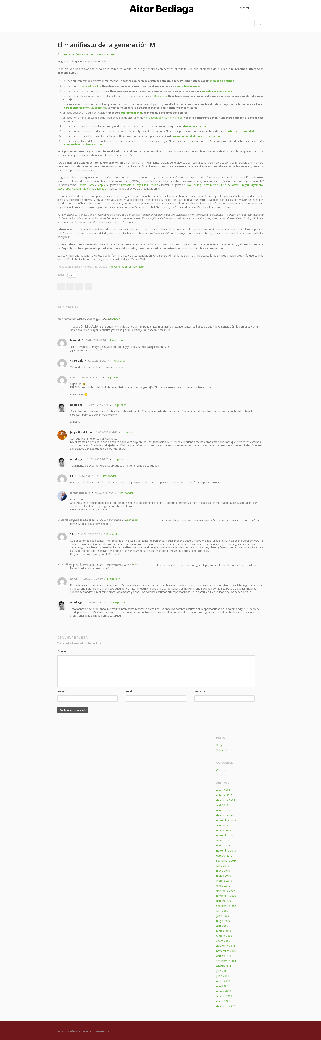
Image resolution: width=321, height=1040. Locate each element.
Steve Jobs (63, 188)
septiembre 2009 (226, 905)
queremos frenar (131, 112)
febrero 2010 (224, 880)
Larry (91, 185)
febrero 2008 (224, 996)
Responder (116, 340)
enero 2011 (223, 845)
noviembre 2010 (226, 850)
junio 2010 (222, 865)
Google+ (79, 286)
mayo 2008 (223, 981)
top (313, 1032)
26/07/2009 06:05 (91, 534)
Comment (63, 651)
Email (130, 691)
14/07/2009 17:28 (97, 405)
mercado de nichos (222, 81)
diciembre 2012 (225, 815)
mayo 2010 (223, 870)
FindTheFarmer (230, 185)
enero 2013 (223, 810)
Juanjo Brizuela (80, 493)
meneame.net (67, 319)
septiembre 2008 (226, 961)
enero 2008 (223, 1001)
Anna (73, 579)
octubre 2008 (224, 956)
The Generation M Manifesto (126, 266)
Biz (156, 185)
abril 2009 (222, 926)
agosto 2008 (224, 966)
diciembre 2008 (225, 946)
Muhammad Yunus (83, 188)
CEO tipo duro (159, 96)
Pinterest (88, 286)
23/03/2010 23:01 (97, 602)
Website (199, 691)
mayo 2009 (223, 921)
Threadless (127, 185)
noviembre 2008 (226, 951)
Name (61, 691)
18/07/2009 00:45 (106, 432)
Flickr (145, 185)
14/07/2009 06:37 (90, 377)
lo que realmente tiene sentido (82, 144)
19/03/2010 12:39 (92, 579)
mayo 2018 (223, 790)
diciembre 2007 (225, 1006)
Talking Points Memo (205, 185)
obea (71, 275)
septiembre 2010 (226, 860)
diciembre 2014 (225, 800)
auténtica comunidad (240, 131)
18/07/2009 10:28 (97, 459)
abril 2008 (222, 986)
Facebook (61, 286)
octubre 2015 (224, 795)
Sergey (101, 185)
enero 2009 (223, 941)
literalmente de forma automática (84, 107)
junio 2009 (222, 916)
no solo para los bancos (217, 91)
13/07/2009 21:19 (98, 360)
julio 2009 (222, 910)
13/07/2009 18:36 (95, 340)
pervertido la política (89, 86)
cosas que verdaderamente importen (196, 136)
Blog (219, 745)
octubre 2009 (224, 900)
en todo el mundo (188, 86)
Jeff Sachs (103, 188)
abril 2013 (222, 805)
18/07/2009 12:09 (88, 476)
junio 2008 (222, 976)
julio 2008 (222, 971)
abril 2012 (222, 825)
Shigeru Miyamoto (252, 185)
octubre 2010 (224, 855)
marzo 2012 (223, 830)
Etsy (138, 185)
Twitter (70, 286)
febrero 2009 (224, 936)
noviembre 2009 (226, 895)
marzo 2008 (223, 991)
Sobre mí (221, 750)
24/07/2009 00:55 (105, 493)
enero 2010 (223, 885)
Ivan (73, 377)
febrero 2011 (224, 840)
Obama (81, 185)
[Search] (259, 23)
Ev (151, 185)
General (221, 770)
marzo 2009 (223, 931)
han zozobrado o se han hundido (163, 117)
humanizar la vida (195, 126)
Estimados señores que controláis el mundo (86, 54)
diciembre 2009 (225, 890)
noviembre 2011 (226, 835)
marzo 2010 (223, 875)
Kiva (188, 185)
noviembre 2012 (226, 820)
